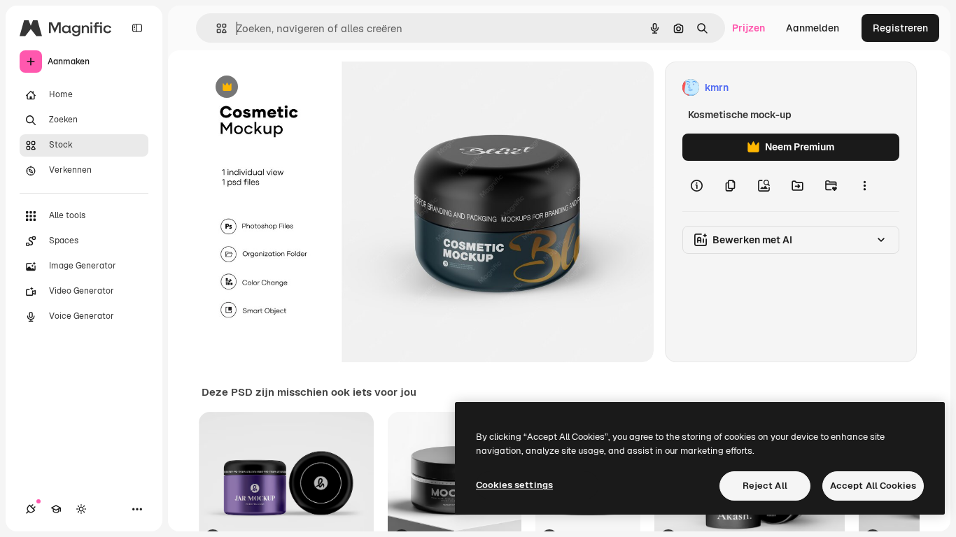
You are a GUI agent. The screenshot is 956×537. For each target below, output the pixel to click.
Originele (294, 87)
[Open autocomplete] (216, 28)
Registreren (900, 28)
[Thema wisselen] (81, 509)
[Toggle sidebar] (137, 28)
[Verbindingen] (31, 509)
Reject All (765, 486)
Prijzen (748, 28)
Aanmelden (812, 28)
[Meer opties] (864, 186)
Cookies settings (514, 485)
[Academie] (56, 509)
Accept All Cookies (873, 486)
